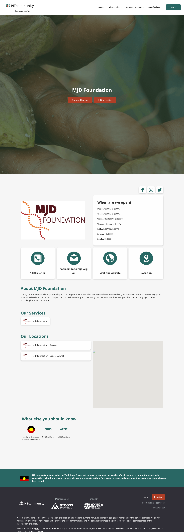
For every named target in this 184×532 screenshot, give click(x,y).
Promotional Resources (153, 502)
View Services (114, 7)
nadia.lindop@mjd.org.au (74, 271)
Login (145, 497)
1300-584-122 (37, 273)
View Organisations (134, 7)
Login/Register (154, 7)
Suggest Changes (80, 100)
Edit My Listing (105, 100)
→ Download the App (22, 11)
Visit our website (110, 273)
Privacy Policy (158, 507)
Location (146, 273)
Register (158, 497)
